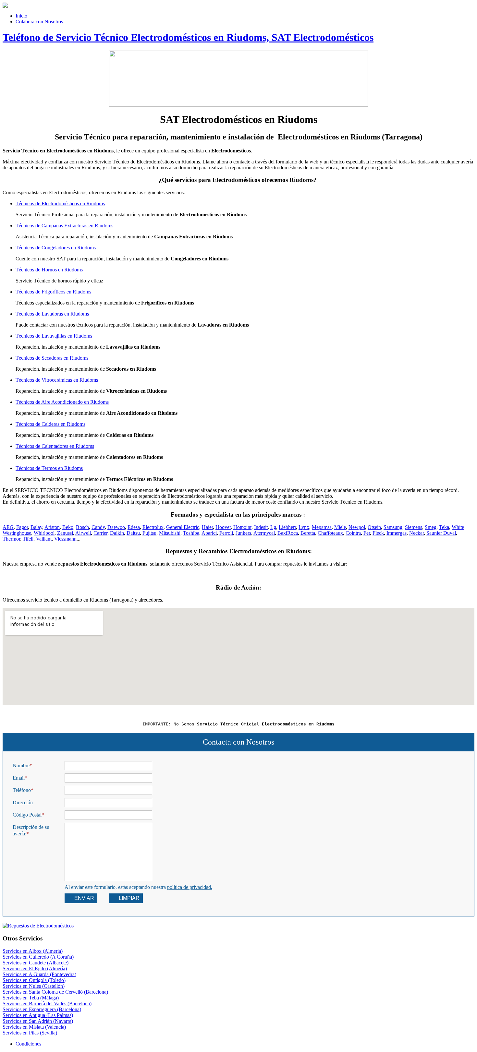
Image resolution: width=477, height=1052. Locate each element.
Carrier (100, 533)
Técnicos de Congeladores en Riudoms (56, 247)
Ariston (52, 527)
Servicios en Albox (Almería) (33, 951)
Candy (98, 527)
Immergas (396, 533)
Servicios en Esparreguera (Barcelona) (42, 1009)
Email (19, 778)
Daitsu (133, 533)
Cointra (353, 533)
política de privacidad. (189, 887)
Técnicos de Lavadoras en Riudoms (52, 314)
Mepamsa (322, 527)
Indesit (261, 527)
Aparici (209, 533)
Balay (36, 527)
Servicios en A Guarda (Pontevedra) (39, 974)
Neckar (416, 533)
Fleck (378, 533)
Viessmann (65, 539)
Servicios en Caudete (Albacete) (35, 962)
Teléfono (22, 790)
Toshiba (191, 533)
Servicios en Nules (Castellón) (34, 986)
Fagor (22, 527)
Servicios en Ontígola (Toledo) (34, 980)
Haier (207, 527)
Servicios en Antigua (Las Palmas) (38, 1015)
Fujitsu (149, 533)
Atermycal (264, 533)
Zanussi (65, 533)
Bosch (82, 527)
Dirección (23, 802)
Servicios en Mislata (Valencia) (34, 1027)
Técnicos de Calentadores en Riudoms (55, 446)
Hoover (223, 527)
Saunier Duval (441, 533)
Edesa (134, 527)
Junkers (243, 533)
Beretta (307, 533)
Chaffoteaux (330, 533)
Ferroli (226, 533)
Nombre (21, 765)
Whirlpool (44, 533)
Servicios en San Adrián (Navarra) (38, 1021)
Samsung (393, 527)
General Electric (182, 527)
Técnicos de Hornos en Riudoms (49, 269)
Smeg (430, 527)
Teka (444, 527)
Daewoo (116, 527)
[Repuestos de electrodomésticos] (238, 926)
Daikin (117, 533)
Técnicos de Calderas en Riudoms (50, 424)
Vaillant (44, 539)
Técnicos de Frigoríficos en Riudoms (53, 291)
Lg (273, 527)
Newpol (357, 527)
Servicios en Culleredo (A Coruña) (38, 957)
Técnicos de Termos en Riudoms (49, 468)
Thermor (11, 539)
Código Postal (27, 815)
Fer (366, 533)
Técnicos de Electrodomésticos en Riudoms (60, 203)
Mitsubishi (169, 533)
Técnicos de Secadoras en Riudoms (52, 358)
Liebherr (287, 527)
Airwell (83, 533)
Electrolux (153, 527)
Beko (67, 527)
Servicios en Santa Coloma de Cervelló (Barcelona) (55, 992)
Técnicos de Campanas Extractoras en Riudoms (64, 225)
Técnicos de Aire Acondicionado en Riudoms (62, 402)
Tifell (28, 539)
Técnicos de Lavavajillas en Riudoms (54, 336)
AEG (8, 527)
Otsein (374, 527)
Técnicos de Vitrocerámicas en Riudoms (57, 380)
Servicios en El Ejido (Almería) (35, 968)
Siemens (413, 527)
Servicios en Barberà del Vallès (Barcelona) (47, 1003)
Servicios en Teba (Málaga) (31, 997)
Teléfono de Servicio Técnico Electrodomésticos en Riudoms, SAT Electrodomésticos (188, 37)
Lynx (304, 527)
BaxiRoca (287, 533)
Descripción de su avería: (31, 830)
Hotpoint (242, 527)
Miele (340, 527)
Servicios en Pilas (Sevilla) (30, 1032)
